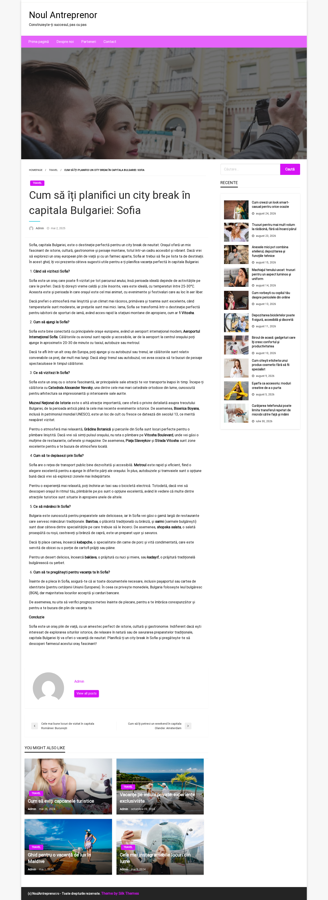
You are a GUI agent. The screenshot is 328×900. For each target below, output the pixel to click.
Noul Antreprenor (63, 15)
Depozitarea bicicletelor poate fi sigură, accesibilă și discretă (273, 317)
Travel (53, 170)
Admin (40, 228)
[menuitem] (39, 42)
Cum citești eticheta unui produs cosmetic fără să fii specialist (270, 365)
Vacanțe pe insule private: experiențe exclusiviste (157, 798)
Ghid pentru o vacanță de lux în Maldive (59, 858)
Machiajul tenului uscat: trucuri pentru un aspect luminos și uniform (273, 274)
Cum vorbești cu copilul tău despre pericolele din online (271, 295)
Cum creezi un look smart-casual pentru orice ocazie (270, 205)
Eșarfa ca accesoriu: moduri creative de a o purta (271, 386)
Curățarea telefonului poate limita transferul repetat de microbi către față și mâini (271, 410)
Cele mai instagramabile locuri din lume (155, 858)
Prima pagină (38, 42)
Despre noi (65, 42)
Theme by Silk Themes (120, 893)
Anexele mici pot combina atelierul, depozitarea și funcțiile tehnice (270, 251)
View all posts (87, 693)
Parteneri (88, 42)
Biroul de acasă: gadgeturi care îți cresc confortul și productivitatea (273, 342)
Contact (110, 42)
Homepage (35, 170)
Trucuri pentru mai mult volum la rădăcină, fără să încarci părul (274, 227)
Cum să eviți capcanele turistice (61, 801)
